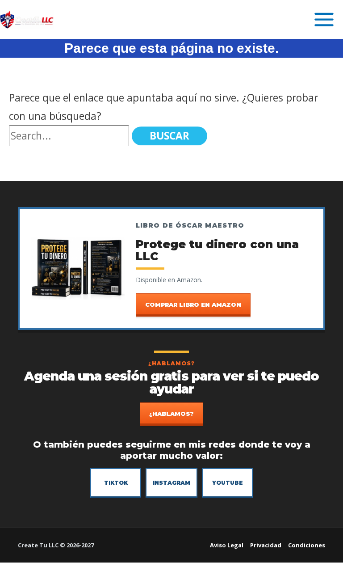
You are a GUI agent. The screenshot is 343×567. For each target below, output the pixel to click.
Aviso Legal (226, 545)
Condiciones (306, 545)
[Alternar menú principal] (324, 19)
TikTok (116, 482)
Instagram (171, 482)
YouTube (227, 482)
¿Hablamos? (171, 413)
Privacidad (265, 545)
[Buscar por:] (70, 136)
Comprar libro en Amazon (193, 304)
